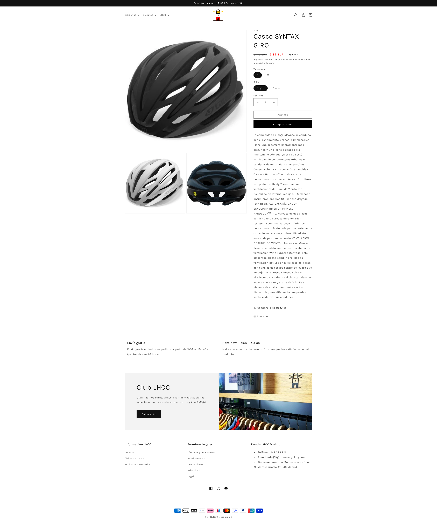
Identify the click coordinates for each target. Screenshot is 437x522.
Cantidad (258, 95)
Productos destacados (138, 464)
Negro (262, 89)
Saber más (149, 414)
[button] (132, 15)
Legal (191, 476)
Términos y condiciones (201, 452)
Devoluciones (195, 464)
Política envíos (196, 458)
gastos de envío (286, 59)
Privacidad (194, 470)
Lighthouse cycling (222, 517)
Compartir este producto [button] (271, 307)
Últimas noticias (134, 458)
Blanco (279, 89)
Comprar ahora (283, 124)
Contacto (130, 452)
